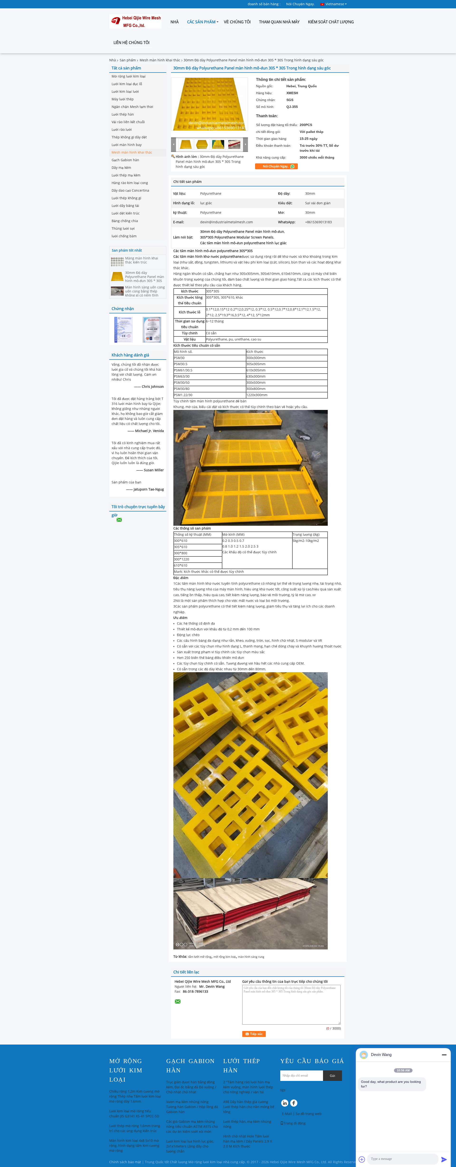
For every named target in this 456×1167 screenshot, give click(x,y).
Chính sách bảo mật (125, 1162)
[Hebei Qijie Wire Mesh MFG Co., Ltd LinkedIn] (285, 1104)
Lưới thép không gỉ (126, 198)
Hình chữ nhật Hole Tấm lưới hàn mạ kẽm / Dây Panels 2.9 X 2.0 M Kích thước (247, 1141)
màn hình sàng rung (251, 956)
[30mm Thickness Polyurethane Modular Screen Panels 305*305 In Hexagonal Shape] (209, 104)
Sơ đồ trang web (309, 1114)
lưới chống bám (124, 236)
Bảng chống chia (125, 221)
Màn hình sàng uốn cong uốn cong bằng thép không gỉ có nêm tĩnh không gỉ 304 (145, 293)
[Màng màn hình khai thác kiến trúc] (117, 262)
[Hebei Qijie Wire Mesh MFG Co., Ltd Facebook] (294, 1104)
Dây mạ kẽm (121, 168)
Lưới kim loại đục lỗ (127, 84)
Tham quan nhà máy (279, 22)
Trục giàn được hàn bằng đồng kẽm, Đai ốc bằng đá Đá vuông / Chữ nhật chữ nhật (191, 1087)
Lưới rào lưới (122, 130)
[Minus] (444, 1055)
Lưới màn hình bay (127, 145)
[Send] (444, 1159)
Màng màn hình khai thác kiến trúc (141, 260)
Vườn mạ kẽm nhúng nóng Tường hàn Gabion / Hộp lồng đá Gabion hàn (192, 1107)
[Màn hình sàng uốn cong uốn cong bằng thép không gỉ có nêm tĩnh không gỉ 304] (117, 291)
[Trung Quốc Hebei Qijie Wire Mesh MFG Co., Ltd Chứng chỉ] (123, 330)
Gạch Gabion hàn (125, 160)
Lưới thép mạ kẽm (126, 175)
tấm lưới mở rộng (199, 956)
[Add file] (362, 1159)
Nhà (175, 22)
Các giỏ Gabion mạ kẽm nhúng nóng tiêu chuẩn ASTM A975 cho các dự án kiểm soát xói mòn (192, 1127)
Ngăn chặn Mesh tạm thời (132, 107)
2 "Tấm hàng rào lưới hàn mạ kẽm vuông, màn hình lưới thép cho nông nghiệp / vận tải (248, 1087)
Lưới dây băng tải (125, 206)
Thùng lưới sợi (123, 229)
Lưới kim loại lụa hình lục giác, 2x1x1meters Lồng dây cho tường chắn (190, 1146)
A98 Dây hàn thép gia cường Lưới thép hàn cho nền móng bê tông (248, 1107)
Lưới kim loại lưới (125, 92)
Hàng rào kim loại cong (130, 183)
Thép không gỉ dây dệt (129, 137)
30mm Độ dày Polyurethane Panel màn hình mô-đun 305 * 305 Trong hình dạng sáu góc (145, 279)
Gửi (332, 1076)
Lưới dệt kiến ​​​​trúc (126, 213)
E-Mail (287, 1114)
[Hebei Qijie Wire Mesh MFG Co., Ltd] (173, 144)
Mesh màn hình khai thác (160, 60)
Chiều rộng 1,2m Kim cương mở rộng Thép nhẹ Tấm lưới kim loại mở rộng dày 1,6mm (135, 1096)
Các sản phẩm (201, 22)
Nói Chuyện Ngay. (300, 4)
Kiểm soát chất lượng (331, 22)
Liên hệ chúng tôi (131, 42)
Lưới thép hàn (123, 114)
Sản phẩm (128, 60)
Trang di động (295, 1123)
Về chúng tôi (237, 22)
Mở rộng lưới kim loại (129, 76)
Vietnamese (335, 4)
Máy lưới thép (123, 99)
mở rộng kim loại (225, 956)
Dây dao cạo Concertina (130, 191)
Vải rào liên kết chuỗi (128, 122)
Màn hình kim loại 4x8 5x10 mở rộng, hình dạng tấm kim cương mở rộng (134, 1146)
